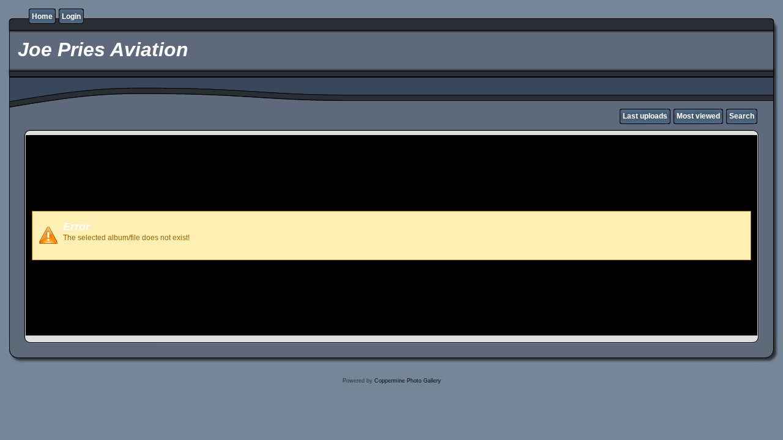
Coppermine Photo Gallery (407, 381)
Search (741, 116)
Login (71, 16)
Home (42, 16)
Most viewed (698, 116)
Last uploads (645, 116)
